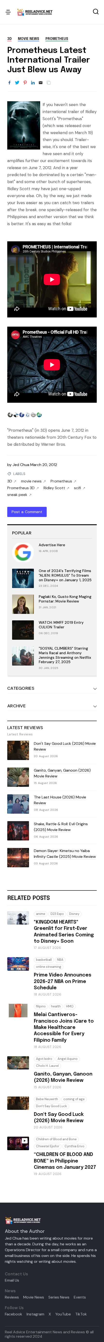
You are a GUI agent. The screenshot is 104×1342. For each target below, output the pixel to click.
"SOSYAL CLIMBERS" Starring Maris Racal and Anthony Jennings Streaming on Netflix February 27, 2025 (65, 655)
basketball (44, 960)
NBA (60, 960)
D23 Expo (57, 914)
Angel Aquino (68, 1059)
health (56, 1006)
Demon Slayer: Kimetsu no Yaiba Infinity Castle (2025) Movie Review (65, 853)
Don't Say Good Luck (51, 1106)
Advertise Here (52, 545)
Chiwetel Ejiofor (47, 1146)
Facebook (13, 1314)
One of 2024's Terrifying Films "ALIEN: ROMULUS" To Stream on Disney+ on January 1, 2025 (65, 575)
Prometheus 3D (21, 488)
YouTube (63, 1314)
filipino (41, 1006)
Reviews (12, 1297)
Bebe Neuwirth (47, 1099)
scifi (77, 488)
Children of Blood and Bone (56, 1139)
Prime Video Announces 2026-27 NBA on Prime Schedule (62, 981)
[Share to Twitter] (17, 83)
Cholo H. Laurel (47, 1066)
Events (80, 1297)
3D (9, 39)
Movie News (33, 1297)
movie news (28, 39)
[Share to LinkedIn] (33, 83)
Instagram (35, 1314)
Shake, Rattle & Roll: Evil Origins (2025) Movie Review (61, 826)
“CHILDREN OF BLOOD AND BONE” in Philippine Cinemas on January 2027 (65, 1161)
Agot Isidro (44, 1059)
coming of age (74, 1099)
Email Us (12, 1280)
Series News (58, 1297)
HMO (70, 1006)
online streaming (48, 967)
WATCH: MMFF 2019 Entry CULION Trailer (61, 625)
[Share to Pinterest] (25, 83)
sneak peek (17, 495)
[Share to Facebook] (9, 83)
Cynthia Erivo (74, 1146)
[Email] (40, 83)
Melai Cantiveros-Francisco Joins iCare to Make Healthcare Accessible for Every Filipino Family (64, 1027)
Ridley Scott (54, 488)
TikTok (81, 1314)
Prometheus (56, 39)
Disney (74, 914)
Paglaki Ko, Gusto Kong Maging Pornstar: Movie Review (65, 599)
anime (40, 914)
